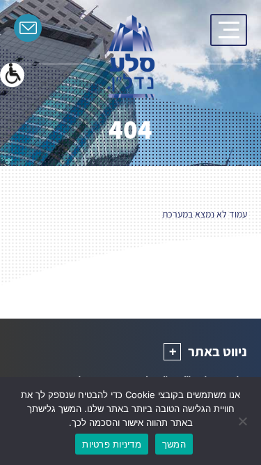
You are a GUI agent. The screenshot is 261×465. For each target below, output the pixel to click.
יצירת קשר (28, 28)
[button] (12, 75)
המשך (174, 444)
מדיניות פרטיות (111, 444)
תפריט (228, 30)
